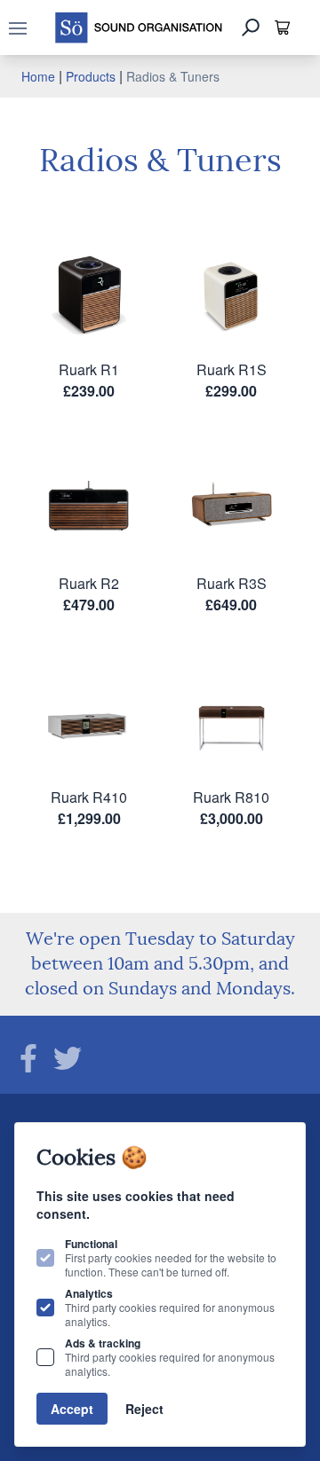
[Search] (251, 27)
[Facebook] (28, 1058)
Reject (144, 1409)
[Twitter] (67, 1058)
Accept (72, 1409)
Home (38, 76)
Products (91, 76)
